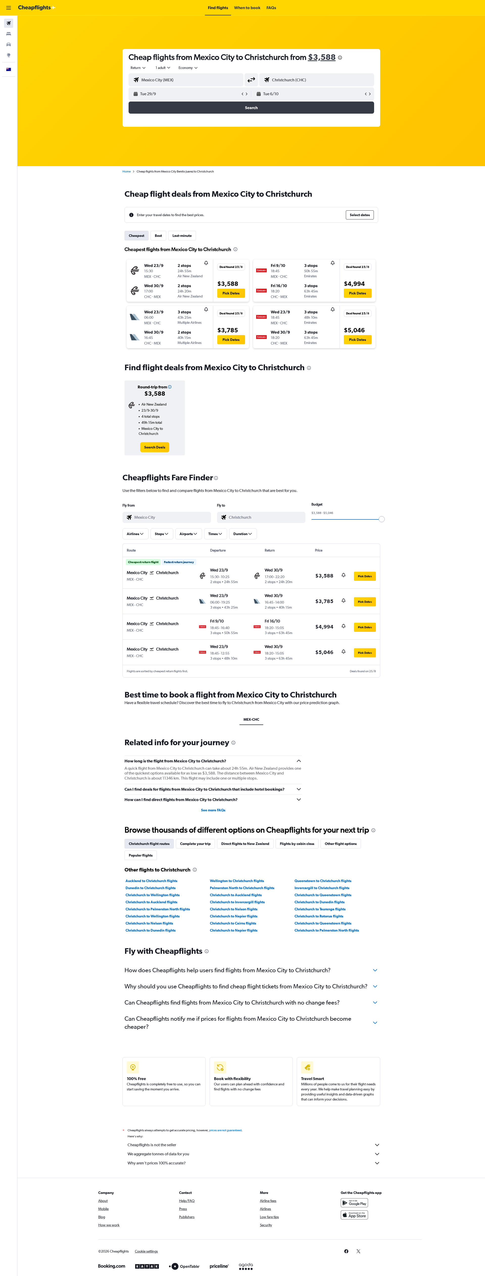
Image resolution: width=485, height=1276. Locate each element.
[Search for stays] (8, 34)
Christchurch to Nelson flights (233, 909)
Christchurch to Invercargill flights (237, 902)
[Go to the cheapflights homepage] (37, 7)
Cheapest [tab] (136, 236)
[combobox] (138, 67)
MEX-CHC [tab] (251, 719)
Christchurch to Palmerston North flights (158, 909)
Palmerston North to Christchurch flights (242, 888)
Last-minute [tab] (182, 236)
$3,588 (322, 57)
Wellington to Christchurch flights (237, 881)
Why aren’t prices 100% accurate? (157, 1163)
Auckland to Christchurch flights (151, 881)
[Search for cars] (8, 44)
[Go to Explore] (8, 55)
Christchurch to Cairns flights (233, 923)
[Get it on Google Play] (354, 1202)
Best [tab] (158, 236)
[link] (154, 447)
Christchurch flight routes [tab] (149, 844)
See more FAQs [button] (213, 810)
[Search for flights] (8, 23)
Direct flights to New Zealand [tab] (245, 844)
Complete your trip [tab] (195, 844)
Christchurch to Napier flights (233, 916)
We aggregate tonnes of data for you (158, 1154)
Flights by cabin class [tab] (297, 844)
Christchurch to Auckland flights (236, 895)
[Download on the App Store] (354, 1214)
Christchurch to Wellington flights (153, 895)
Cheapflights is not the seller (152, 1144)
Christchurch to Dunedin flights (320, 902)
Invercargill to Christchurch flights (322, 888)
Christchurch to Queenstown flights (323, 895)
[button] (8, 7)
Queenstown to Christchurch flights (323, 881)
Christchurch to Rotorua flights (319, 916)
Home (127, 171)
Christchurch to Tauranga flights (320, 909)
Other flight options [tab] (341, 844)
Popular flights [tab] (141, 855)
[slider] (382, 519)
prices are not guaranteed (225, 1130)
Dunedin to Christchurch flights (151, 888)
